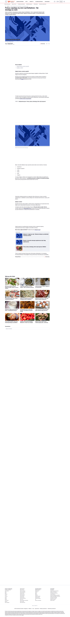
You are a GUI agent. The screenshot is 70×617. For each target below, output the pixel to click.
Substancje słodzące (37, 598)
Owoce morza (6, 600)
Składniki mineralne (37, 596)
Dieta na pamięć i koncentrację (24, 600)
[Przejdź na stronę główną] (6, 2)
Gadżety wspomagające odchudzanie (55, 596)
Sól (35, 599)
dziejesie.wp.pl (37, 229)
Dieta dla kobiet (22, 596)
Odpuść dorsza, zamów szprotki (23, 66)
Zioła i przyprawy (7, 602)
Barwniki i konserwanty (38, 600)
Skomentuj (43, 43)
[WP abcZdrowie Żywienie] (12, 1)
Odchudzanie (47, 1)
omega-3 (22, 79)
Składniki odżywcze (38, 1)
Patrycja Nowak (10, 43)
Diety (26, 1)
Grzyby (6, 597)
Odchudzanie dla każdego (53, 597)
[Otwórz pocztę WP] (54, 1)
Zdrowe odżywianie (19, 1)
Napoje (6, 599)
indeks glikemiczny (27, 208)
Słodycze (6, 601)
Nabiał (6, 598)
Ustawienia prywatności (51, 608)
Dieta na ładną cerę (22, 602)
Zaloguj (61, 1)
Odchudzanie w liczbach (53, 598)
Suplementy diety (37, 597)
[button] (57, 1)
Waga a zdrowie (52, 600)
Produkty (31, 1)
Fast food (6, 596)
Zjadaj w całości (20, 67)
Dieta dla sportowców (23, 598)
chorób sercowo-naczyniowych (25, 98)
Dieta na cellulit (22, 601)
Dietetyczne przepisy (53, 599)
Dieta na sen (21, 599)
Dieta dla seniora (22, 597)
